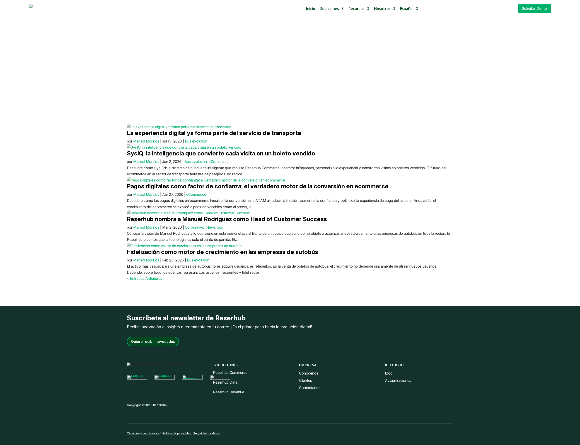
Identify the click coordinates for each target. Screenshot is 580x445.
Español (406, 8)
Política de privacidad (177, 433)
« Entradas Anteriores (144, 278)
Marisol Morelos (146, 141)
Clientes (305, 380)
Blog (389, 373)
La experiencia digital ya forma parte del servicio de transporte (214, 132)
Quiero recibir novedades (153, 341)
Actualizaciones (398, 380)
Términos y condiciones (143, 433)
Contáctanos (309, 387)
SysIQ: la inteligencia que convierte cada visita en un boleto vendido (221, 153)
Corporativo (194, 227)
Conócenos (308, 373)
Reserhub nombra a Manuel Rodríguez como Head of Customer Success (227, 218)
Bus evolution (196, 141)
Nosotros (382, 8)
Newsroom (215, 227)
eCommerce (219, 161)
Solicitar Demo (534, 8)
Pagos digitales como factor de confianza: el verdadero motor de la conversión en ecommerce (258, 186)
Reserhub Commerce (230, 372)
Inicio (310, 8)
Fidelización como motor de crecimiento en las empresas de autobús (222, 251)
